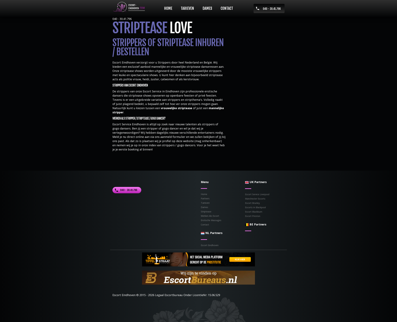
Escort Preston (252, 216)
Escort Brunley (252, 203)
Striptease (206, 211)
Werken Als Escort (210, 215)
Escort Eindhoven (210, 245)
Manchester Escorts (255, 198)
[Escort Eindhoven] (128, 7)
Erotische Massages (211, 220)
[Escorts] (198, 259)
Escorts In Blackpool (255, 207)
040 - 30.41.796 (272, 8)
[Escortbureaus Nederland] (198, 277)
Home (168, 8)
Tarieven (187, 8)
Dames (207, 8)
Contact (227, 8)
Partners (205, 198)
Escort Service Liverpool (257, 194)
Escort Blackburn (253, 211)
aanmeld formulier (172, 137)
